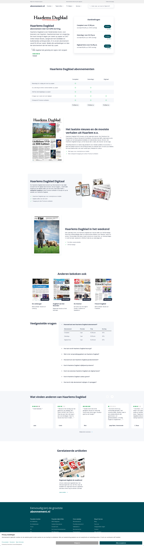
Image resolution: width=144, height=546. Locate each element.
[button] (112, 396)
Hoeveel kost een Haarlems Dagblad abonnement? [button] (80, 324)
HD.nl (110, 29)
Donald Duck (55, 526)
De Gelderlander (34, 524)
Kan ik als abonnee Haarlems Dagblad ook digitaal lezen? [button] (82, 371)
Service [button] (78, 6)
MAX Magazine (55, 521)
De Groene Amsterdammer (58, 529)
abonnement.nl (37, 6)
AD (31, 529)
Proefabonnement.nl (78, 524)
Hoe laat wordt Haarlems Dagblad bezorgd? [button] (78, 348)
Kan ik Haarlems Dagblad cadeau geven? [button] (77, 376)
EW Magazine (55, 532)
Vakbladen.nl (76, 526)
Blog (95, 521)
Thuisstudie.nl (76, 532)
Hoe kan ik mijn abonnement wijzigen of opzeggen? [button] (80, 382)
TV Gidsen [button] (69, 6)
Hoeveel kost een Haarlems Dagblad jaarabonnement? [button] (81, 360)
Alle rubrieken (97, 532)
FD (31, 532)
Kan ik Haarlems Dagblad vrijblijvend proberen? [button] (79, 365)
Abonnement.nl (77, 521)
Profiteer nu (75, 105)
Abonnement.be (77, 529)
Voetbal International (57, 524)
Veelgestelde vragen (99, 526)
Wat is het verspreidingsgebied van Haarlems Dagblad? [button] (81, 354)
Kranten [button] (49, 6)
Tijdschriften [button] (58, 6)
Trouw (31, 526)
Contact (96, 529)
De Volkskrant (33, 521)
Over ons (96, 524)
